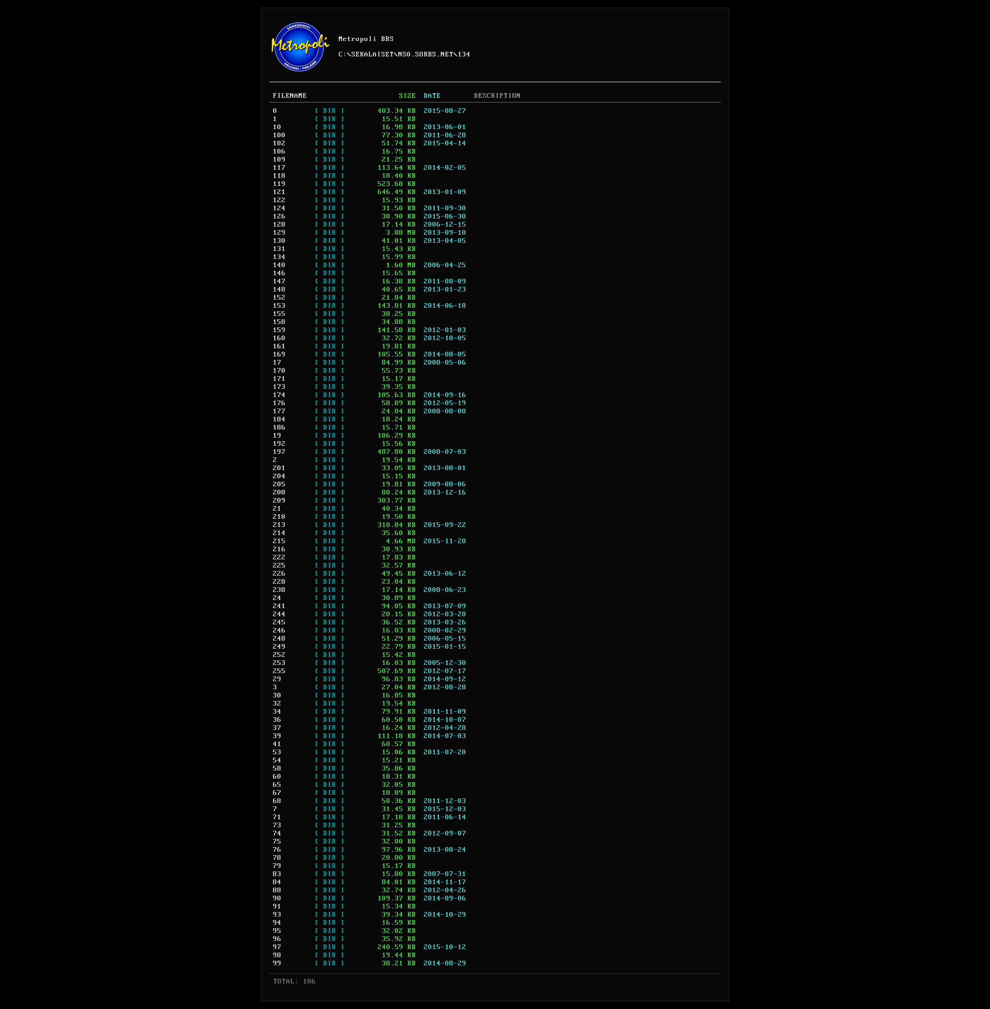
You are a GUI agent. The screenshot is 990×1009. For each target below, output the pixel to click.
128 (279, 224)
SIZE (407, 96)
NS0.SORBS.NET (426, 54)
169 (279, 354)
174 (279, 395)
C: (343, 54)
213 (279, 525)
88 (277, 890)
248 (279, 639)
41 (277, 744)
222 (279, 557)
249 (279, 647)
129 (279, 233)
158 (279, 322)
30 (277, 695)
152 (279, 298)
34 (277, 712)
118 (279, 176)
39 (277, 736)
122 (279, 200)
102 (279, 143)
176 (279, 403)
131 (279, 249)
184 (279, 419)
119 (279, 184)
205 (279, 484)
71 (277, 817)
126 (279, 216)
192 (279, 444)
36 (277, 720)
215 (279, 541)
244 (279, 614)
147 (279, 281)
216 (279, 549)
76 (277, 850)
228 (279, 582)
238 (279, 590)
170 (279, 371)
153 (279, 306)
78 (277, 858)
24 (277, 598)
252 (279, 655)
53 (277, 752)
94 (277, 923)
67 (277, 793)
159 (279, 330)
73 (277, 825)
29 (277, 679)
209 (279, 500)
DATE (432, 96)
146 (279, 273)
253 (279, 663)
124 (279, 208)
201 (279, 468)
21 (277, 509)
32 (277, 703)
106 (279, 151)
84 (277, 882)
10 (277, 127)
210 (279, 517)
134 (464, 54)
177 (279, 411)
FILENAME (290, 96)
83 (277, 874)
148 (279, 289)
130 (279, 241)
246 (279, 630)
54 (277, 760)
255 (279, 671)
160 (279, 338)
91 (277, 906)
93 (277, 915)
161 (279, 346)
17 (277, 362)
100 (279, 135)
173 (279, 387)
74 (277, 833)
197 (279, 452)
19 (277, 436)
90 (277, 898)
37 (277, 728)
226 (279, 574)
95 (277, 931)
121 (279, 192)
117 (279, 168)
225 (279, 565)
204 (279, 476)
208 (279, 492)
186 (279, 427)
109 (279, 160)
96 (277, 939)
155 (279, 314)
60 (277, 777)
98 (277, 955)
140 (279, 265)
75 (277, 841)
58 (277, 768)
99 (277, 963)
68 (277, 801)
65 (277, 785)
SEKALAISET (373, 54)
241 (279, 606)
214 (279, 533)
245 (279, 622)
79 (277, 866)
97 (277, 947)
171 (279, 379)
